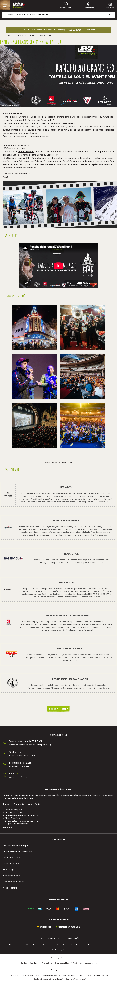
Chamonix (18, 804)
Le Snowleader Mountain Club (17, 851)
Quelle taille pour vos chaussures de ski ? (60, 975)
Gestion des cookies (96, 945)
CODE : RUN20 (74, 30)
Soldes (24, 963)
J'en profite (92, 30)
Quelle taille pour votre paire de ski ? (25, 975)
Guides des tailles (11, 857)
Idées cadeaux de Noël (89, 963)
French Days (47, 963)
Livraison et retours (12, 863)
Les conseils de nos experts (17, 845)
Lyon (29, 804)
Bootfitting (8, 869)
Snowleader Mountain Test (66, 963)
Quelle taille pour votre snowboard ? (48, 979)
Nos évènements (11, 876)
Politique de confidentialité (74, 945)
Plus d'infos (8, 828)
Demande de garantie (13, 882)
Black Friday (34, 963)
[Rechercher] (112, 12)
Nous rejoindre (10, 888)
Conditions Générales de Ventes (46, 945)
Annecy (7, 804)
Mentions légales (59, 950)
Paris (37, 804)
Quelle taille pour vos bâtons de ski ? (94, 975)
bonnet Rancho (26, 151)
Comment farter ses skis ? (76, 979)
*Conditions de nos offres (19, 945)
